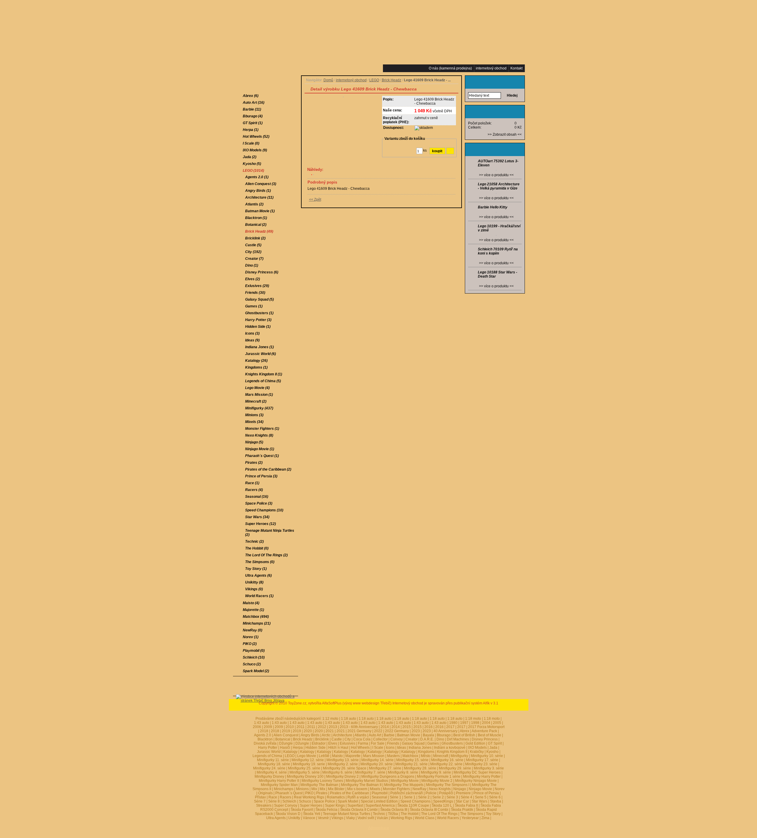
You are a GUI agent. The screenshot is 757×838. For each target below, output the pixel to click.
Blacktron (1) (256, 218)
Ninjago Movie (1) (259, 449)
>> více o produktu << (496, 175)
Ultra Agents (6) (258, 575)
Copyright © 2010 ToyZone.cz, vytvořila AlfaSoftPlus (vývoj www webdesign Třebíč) (325, 703)
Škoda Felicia (326, 810)
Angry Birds (310, 735)
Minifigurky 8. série (403, 772)
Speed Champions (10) (264, 510)
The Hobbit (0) (256, 548)
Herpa (298, 747)
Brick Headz (391, 80)
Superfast (355, 805)
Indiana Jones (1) (259, 347)
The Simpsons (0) (259, 562)
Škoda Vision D (288, 814)
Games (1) (254, 306)
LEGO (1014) (253, 170)
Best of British (464, 735)
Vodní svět (366, 818)
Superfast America (380, 805)
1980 (453, 723)
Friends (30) (255, 293)
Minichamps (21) (257, 623)
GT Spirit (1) (253, 123)
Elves (332, 743)
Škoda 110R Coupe (413, 805)
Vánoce (309, 818)
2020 (308, 731)
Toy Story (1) (256, 569)
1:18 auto (348, 719)
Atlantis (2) (254, 204)
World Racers (448, 818)
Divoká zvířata (265, 743)
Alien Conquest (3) (260, 184)
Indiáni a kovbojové (449, 747)
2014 (385, 727)
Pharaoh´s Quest (289, 793)
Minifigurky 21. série (411, 764)
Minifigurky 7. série (370, 772)
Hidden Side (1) (258, 327)
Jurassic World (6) (260, 354)
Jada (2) (249, 157)
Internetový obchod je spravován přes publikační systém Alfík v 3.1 (445, 703)
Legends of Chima (267, 756)
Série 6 (495, 797)
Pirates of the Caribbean (349, 793)
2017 (450, 727)
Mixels (375, 789)
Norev (499, 789)
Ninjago (459, 789)
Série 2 (424, 797)
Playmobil (380, 793)
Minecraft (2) (255, 401)
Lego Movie (306, 756)
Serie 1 (409, 797)
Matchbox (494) (256, 617)
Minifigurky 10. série (487, 756)
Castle (336, 739)
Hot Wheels (360, 747)
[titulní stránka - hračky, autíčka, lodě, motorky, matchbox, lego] (275, 34)
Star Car (462, 801)
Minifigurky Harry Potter (482, 776)
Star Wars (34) (257, 517)
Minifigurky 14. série (377, 760)
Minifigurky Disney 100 (305, 776)
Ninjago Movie (480, 789)
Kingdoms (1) (256, 367)
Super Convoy (285, 805)
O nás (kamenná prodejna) (450, 68)
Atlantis (360, 735)
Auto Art (375, 735)
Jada (493, 747)
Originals (265, 793)
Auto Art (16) (253, 103)
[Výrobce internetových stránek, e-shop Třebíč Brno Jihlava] (265, 709)
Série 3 (452, 797)
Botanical (282, 739)
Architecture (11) (259, 197)
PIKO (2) (250, 644)
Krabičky (477, 752)
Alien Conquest (286, 735)
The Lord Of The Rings (439, 814)
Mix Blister (336, 789)
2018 (264, 731)
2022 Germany (397, 731)
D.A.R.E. (427, 739)
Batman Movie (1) (260, 211)
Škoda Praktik (462, 810)
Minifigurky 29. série (455, 768)
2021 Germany (359, 731)
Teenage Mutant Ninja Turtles (346, 814)
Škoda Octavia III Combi (429, 810)
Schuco (305, 801)
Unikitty (294, 818)
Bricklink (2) (255, 238)
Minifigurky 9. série (436, 772)
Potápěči (446, 793)
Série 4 (466, 797)
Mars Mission (373, 756)
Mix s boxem (357, 789)
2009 (268, 727)
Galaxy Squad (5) (259, 299)
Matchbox (410, 756)
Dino (440, 739)
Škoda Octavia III (393, 810)
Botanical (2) (255, 225)
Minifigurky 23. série (481, 764)
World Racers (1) (259, 596)
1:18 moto (473, 719)
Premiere (463, 793)
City (347, 739)
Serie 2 (438, 797)
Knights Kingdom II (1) (263, 374)
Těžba (393, 814)
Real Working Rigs (309, 797)
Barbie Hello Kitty (492, 207)
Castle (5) (253, 245)
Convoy (396, 739)
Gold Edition (475, 743)
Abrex (464, 731)
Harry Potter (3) (258, 320)
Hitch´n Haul (338, 747)
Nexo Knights (440, 789)
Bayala (428, 735)
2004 (486, 723)
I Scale (377, 747)
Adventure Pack (484, 731)
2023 (416, 731)
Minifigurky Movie (405, 781)
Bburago (444, 735)
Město (426, 756)
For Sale (377, 743)
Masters (393, 756)
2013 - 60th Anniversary (359, 727)
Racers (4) (254, 490)
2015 (406, 727)
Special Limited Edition (379, 801)
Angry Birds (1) (258, 191)
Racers (285, 797)
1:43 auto (297, 723)
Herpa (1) (250, 130)
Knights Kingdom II (452, 752)
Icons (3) (252, 333)
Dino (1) (251, 265)
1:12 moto (330, 719)
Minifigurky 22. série (446, 764)
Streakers (263, 805)
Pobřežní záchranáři (406, 793)
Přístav (260, 797)
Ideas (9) (252, 340)
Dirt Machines (458, 739)
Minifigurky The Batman (319, 785)
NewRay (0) (252, 630)
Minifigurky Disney (269, 776)
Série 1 (395, 797)
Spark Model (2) (256, 671)
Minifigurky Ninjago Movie (476, 781)
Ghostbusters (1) (259, 313)
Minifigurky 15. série (412, 760)
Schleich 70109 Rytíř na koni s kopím (498, 251)
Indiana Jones (420, 747)
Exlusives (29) (257, 286)
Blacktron (265, 739)
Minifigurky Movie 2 (436, 781)
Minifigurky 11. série (273, 760)
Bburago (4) (253, 116)
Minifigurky (459, 756)
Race (272, 797)
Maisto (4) (251, 603)
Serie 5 (480, 797)
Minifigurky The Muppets (403, 785)
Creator (411, 739)
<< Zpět (315, 199)
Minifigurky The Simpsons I (447, 785)
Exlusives (347, 743)
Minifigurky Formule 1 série (438, 776)
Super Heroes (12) (260, 524)
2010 (290, 727)
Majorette (352, 756)
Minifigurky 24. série (269, 768)
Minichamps (283, 789)
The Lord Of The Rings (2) (266, 555)
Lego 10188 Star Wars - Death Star (497, 274)
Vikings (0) (254, 589)
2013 (333, 727)
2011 (301, 727)
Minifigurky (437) (259, 408)
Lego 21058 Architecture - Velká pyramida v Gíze (499, 186)
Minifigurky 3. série (489, 768)
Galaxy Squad (413, 743)
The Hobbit (409, 814)
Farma (363, 743)
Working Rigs (401, 818)
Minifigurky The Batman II (361, 785)
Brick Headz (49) (259, 231)
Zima (485, 818)
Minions (302, 789)
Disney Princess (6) (261, 272)
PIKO (309, 793)
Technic (379, 814)
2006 (257, 727)
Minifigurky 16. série (447, 760)
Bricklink (322, 739)
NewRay (419, 789)
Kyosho (492, 752)
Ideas (401, 747)
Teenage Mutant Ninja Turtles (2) (269, 533)
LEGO (374, 80)
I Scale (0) (251, 143)
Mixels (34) (254, 422)
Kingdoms (426, 752)
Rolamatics (336, 797)
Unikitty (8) (254, 582)
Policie (431, 793)
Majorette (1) (253, 610)
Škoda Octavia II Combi (359, 810)
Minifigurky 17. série (482, 760)
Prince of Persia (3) (261, 476)
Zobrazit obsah (504, 134)
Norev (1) (250, 637)
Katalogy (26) (256, 361)
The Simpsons (471, 814)
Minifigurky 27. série (385, 768)
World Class (424, 818)
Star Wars (479, 801)
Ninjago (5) (254, 442)
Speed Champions (415, 801)
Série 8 (274, 801)
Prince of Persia (486, 793)
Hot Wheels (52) (256, 136)
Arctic (326, 735)
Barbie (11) (252, 109)
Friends (393, 743)
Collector (380, 739)
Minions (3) (254, 415)
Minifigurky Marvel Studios (367, 781)
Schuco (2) (252, 664)
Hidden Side (315, 747)
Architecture (342, 735)
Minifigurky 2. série (343, 764)
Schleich (289, 801)
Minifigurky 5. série (304, 772)
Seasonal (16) (256, 497)
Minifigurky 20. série (376, 764)
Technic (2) (254, 541)
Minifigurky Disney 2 (342, 776)
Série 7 (260, 801)
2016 (428, 727)
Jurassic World (269, 752)
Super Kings (335, 805)
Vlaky (350, 818)
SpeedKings (443, 801)
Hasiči (285, 747)
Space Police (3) (258, 503)
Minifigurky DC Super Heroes (477, 772)
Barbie (389, 735)
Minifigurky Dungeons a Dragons (387, 776)
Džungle (286, 743)
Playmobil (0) (254, 651)
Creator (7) (254, 259)
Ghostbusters (452, 743)
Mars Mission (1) (259, 395)
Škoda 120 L (442, 805)
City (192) (253, 252)
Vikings (337, 818)
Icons (390, 747)
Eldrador (319, 743)
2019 (286, 731)
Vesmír (323, 818)
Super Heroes (311, 805)
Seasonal (379, 797)
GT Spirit (495, 743)
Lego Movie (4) (257, 388)
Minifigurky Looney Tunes (322, 781)
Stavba (495, 801)
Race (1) (252, 483)
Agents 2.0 (262, 735)
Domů (328, 80)
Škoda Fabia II (466, 805)
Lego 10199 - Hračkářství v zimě (499, 228)
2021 (330, 731)
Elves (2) (252, 279)
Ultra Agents (276, 818)
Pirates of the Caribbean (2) (268, 469)
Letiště (324, 756)
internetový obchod (351, 80)
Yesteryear (470, 818)
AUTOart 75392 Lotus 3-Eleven (498, 163)
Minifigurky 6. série (337, 772)
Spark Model (348, 801)
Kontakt (516, 68)
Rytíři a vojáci (358, 797)
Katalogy (290, 752)
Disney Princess (485, 739)
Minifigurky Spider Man (279, 785)
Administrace (378, 828)
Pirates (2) (254, 463)
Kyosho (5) (252, 164)
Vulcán (382, 818)
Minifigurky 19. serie (309, 764)
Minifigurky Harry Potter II (279, 781)
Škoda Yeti (311, 814)
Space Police (324, 801)
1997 (464, 723)
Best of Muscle (489, 735)
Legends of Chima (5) (263, 381)
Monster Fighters (396, 789)
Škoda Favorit (302, 810)
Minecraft (440, 756)
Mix (314, 789)
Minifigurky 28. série (420, 768)
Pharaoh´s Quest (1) (262, 456)
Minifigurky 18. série (274, 764)
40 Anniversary (445, 731)
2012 (322, 727)
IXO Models (477, 747)
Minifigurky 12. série (308, 760)
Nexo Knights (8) (259, 435)
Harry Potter (267, 747)
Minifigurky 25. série (304, 768)
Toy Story (493, 814)
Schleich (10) (254, 657)
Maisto (337, 756)
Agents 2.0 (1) (256, 177)
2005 (497, 723)
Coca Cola (362, 739)
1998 (475, 723)
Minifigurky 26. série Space (344, 768)
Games (433, 743)
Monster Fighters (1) (262, 429)
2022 (378, 731)
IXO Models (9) (255, 150)
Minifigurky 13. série (342, 760)
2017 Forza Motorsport (486, 727)
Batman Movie (408, 735)
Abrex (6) (250, 96)
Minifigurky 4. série (272, 772)
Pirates (321, 793)
